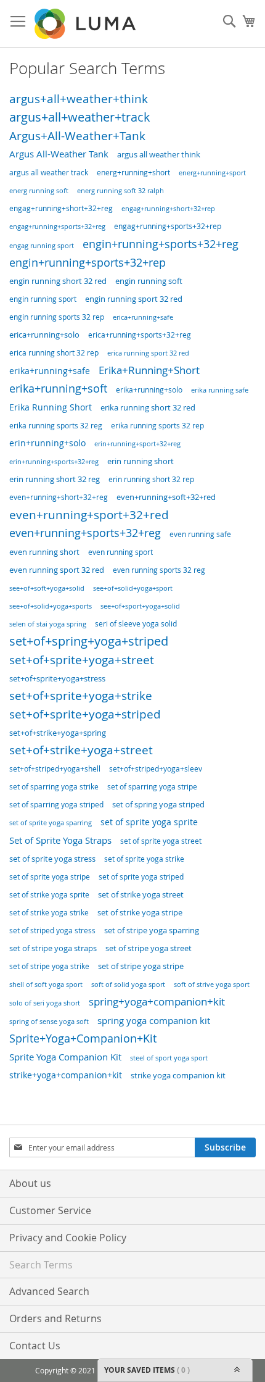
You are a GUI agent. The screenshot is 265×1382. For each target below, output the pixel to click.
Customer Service (50, 1210)
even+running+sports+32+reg (85, 533)
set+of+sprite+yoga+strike (80, 695)
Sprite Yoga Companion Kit (65, 1057)
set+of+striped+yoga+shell (54, 769)
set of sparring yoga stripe (152, 786)
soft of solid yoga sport (128, 984)
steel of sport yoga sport (169, 1058)
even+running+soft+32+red (166, 497)
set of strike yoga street (141, 894)
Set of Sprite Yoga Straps (60, 840)
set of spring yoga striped (158, 804)
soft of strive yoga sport (212, 984)
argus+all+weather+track (79, 117)
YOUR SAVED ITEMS (147, 1370)
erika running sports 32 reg (55, 425)
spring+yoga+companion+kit (157, 1001)
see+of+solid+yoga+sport (133, 588)
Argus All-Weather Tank (58, 154)
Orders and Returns (55, 1318)
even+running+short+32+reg (58, 497)
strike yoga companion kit (178, 1075)
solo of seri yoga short (44, 1003)
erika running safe (219, 390)
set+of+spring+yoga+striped (88, 641)
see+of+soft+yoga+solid (46, 588)
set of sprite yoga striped (141, 877)
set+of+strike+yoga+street (81, 750)
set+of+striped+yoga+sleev (155, 769)
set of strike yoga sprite (49, 894)
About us (30, 1183)
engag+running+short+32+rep (168, 208)
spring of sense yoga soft (49, 1021)
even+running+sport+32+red (89, 515)
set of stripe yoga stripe (141, 966)
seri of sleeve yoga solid (136, 623)
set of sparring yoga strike (54, 786)
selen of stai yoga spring (47, 624)
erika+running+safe (49, 371)
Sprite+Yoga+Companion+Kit (83, 1038)
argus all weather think (158, 154)
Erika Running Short (50, 407)
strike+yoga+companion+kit (65, 1075)
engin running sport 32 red (133, 299)
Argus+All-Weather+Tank (77, 136)
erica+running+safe (143, 317)
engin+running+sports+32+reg (160, 243)
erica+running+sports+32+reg (139, 335)
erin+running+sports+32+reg (54, 461)
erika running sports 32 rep (157, 425)
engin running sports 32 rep (56, 317)
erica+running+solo (44, 335)
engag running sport (41, 245)
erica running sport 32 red (148, 352)
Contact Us (34, 1345)
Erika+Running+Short (149, 370)
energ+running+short (133, 172)
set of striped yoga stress (52, 930)
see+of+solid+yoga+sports (50, 606)
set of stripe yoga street (148, 948)
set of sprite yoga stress (52, 859)
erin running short (140, 461)
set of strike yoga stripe (139, 912)
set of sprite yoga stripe (49, 877)
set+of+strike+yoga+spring (57, 732)
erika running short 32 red (147, 407)
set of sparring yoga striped (56, 804)
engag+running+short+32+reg (61, 208)
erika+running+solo (149, 390)
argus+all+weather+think (78, 99)
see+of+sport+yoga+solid (140, 606)
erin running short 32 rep (151, 479)
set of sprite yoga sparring (50, 822)
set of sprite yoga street (161, 841)
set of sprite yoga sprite (149, 822)
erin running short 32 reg (54, 479)
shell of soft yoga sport (46, 984)
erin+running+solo (47, 443)
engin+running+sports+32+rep (87, 263)
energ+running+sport (212, 172)
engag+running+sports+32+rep (167, 226)
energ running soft (38, 190)
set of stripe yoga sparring (151, 930)
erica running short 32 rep (54, 352)
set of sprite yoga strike (144, 859)
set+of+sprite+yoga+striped (85, 714)
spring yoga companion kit (153, 1020)
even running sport (120, 552)
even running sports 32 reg (159, 570)
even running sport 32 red (56, 570)
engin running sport (42, 299)
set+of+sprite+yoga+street (81, 660)
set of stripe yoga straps (53, 948)
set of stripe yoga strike (49, 966)
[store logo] (86, 24)
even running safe (200, 534)
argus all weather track (48, 172)
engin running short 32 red (58, 281)
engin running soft (148, 281)
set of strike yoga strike (49, 912)
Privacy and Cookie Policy (67, 1237)
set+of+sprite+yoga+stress (57, 678)
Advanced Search (49, 1291)
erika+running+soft (58, 388)
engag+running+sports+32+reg (57, 226)
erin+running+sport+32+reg (137, 443)
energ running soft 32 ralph (120, 190)
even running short (44, 552)
